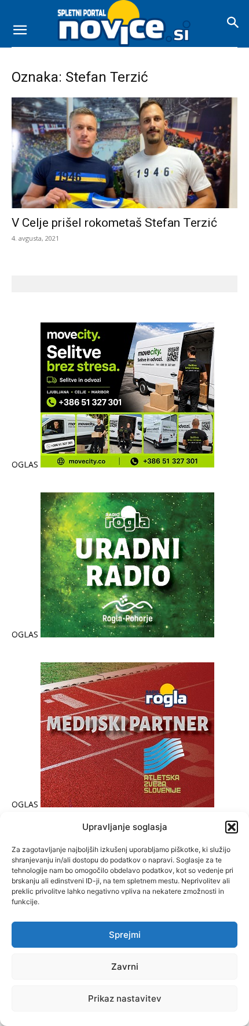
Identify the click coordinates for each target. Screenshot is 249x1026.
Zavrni (124, 966)
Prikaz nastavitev (125, 998)
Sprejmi (125, 934)
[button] (231, 827)
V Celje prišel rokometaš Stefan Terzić (114, 223)
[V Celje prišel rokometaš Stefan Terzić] (124, 152)
